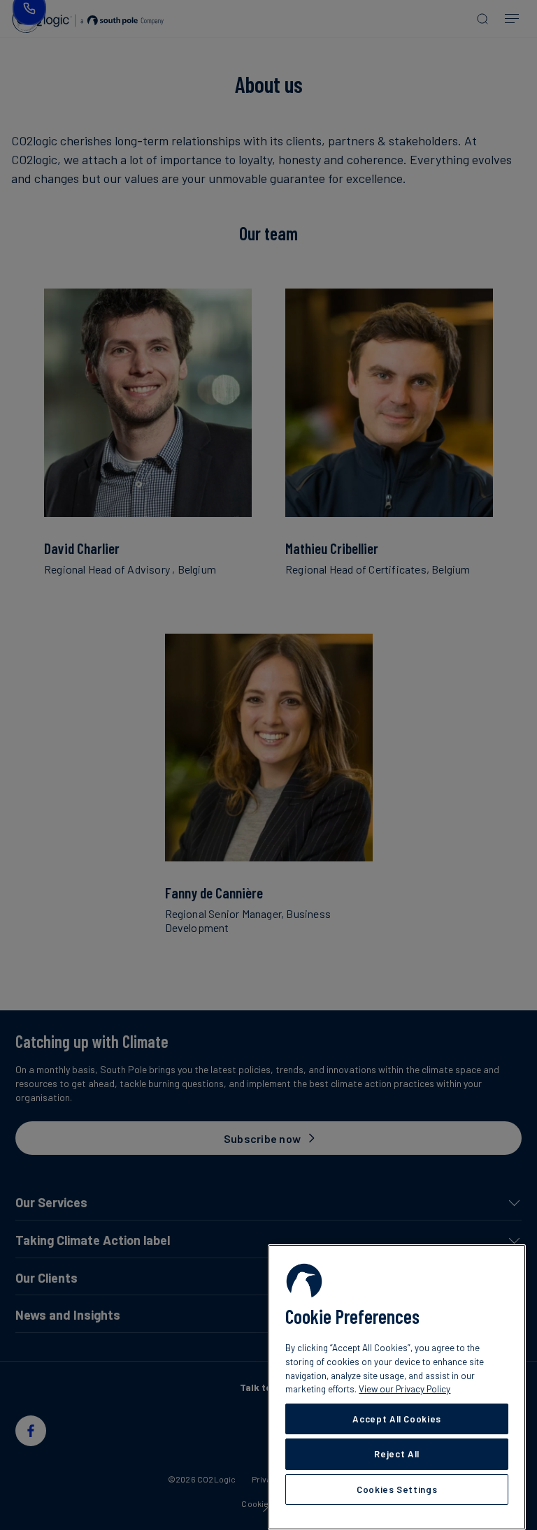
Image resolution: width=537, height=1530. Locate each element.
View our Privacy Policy (404, 1388)
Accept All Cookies (396, 1419)
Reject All (397, 1453)
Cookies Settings (397, 1489)
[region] (397, 1387)
